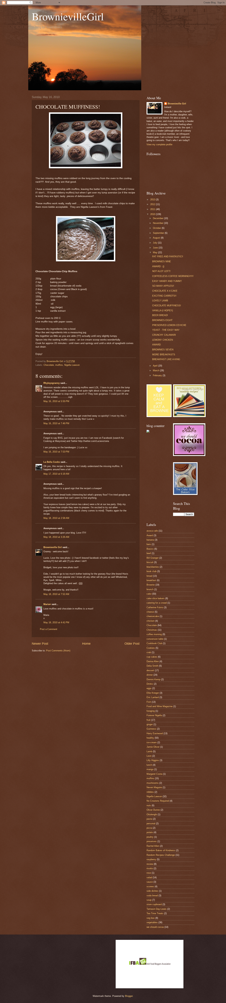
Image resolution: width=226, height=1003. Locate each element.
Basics (150, 549)
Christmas (152, 630)
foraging (151, 711)
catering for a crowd (157, 602)
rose (149, 873)
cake (149, 593)
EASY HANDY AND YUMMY (167, 281)
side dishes (152, 891)
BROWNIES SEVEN (162, 349)
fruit (148, 720)
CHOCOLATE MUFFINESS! (166, 305)
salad (149, 877)
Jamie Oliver (153, 747)
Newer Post (40, 643)
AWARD (156, 344)
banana (150, 539)
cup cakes (152, 656)
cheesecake (153, 616)
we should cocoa (155, 927)
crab (149, 652)
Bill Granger (153, 558)
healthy (150, 738)
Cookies (151, 648)
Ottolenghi (152, 814)
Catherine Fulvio (155, 607)
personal (151, 823)
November (158, 223)
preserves (152, 841)
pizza (149, 828)
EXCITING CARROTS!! (164, 295)
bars (149, 544)
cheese (150, 612)
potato (150, 832)
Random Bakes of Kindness (161, 850)
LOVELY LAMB (160, 300)
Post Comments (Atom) (58, 650)
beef (149, 553)
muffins (59, 365)
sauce (150, 882)
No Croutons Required (158, 800)
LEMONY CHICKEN (162, 340)
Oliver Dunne (153, 810)
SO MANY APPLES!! (163, 286)
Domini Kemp (153, 679)
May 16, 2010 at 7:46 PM (56, 423)
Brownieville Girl (52, 547)
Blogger (129, 996)
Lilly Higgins (153, 760)
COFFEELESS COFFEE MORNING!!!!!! (173, 276)
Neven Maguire (154, 787)
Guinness (151, 728)
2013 (153, 199)
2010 (153, 214)
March (156, 370)
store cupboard (154, 904)
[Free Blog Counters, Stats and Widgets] (148, 432)
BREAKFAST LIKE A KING (166, 359)
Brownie (151, 584)
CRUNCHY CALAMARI (164, 335)
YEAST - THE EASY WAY (166, 330)
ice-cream (152, 742)
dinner (150, 675)
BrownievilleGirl (68, 16)
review (150, 864)
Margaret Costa (154, 774)
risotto (150, 868)
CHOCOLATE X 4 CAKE (164, 291)
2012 (153, 204)
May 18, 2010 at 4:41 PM (56, 622)
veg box (151, 918)
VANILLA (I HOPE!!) (162, 310)
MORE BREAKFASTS (163, 354)
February (158, 375)
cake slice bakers (156, 598)
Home (86, 643)
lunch (149, 765)
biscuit (150, 562)
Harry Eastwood (155, 733)
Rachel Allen (153, 846)
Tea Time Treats (155, 913)
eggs (149, 688)
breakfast (151, 580)
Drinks (150, 684)
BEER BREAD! (160, 315)
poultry (150, 837)
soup (149, 900)
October (157, 228)
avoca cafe (152, 530)
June (156, 247)
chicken (150, 621)
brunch (150, 589)
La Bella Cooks (51, 462)
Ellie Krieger (153, 693)
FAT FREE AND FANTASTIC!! (167, 256)
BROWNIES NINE (161, 261)
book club (151, 571)
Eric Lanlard (153, 697)
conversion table (155, 639)
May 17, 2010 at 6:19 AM (56, 473)
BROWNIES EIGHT (162, 320)
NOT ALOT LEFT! (161, 271)
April (155, 365)
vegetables (152, 922)
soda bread (152, 895)
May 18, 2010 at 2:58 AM (56, 518)
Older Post (131, 643)
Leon (149, 756)
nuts (149, 805)
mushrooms (153, 783)
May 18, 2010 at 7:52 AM (56, 594)
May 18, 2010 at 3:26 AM (56, 537)
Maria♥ (47, 604)
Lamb (149, 751)
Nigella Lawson (72, 365)
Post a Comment (48, 629)
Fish (149, 702)
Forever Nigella (154, 715)
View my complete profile (159, 144)
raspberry (151, 859)
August (157, 237)
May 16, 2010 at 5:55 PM (56, 401)
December (158, 218)
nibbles (150, 792)
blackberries (153, 567)
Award (150, 535)
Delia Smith (152, 665)
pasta (149, 819)
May (155, 252)
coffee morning (154, 634)
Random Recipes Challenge (161, 855)
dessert (150, 670)
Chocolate (49, 365)
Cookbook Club (154, 643)
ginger (150, 724)
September (159, 233)
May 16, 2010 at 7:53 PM (56, 451)
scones (150, 886)
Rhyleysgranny (51, 383)
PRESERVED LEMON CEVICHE (169, 325)
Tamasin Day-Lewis (156, 909)
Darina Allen (153, 661)
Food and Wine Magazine (160, 706)
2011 (153, 209)
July (155, 242)
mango (150, 769)
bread (149, 576)
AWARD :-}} (158, 266)
